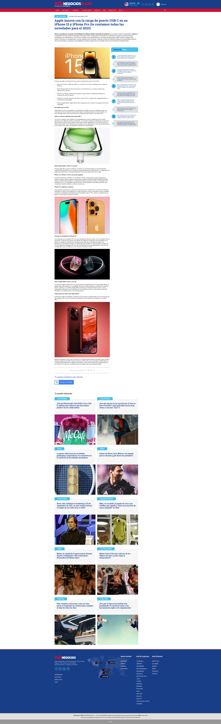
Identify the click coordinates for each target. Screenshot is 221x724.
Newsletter (112, 10)
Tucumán (139, 703)
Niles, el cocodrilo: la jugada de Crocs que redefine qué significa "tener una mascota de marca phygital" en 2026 (126, 94)
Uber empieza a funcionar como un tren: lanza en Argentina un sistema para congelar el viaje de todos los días (127, 116)
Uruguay (154, 673)
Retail (59, 449)
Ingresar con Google (66, 382)
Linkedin (123, 666)
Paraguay (155, 671)
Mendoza (139, 683)
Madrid (154, 666)
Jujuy (138, 678)
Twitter (123, 663)
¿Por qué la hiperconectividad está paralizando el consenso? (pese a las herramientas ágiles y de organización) (126, 123)
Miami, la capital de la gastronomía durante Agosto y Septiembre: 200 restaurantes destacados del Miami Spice (125, 101)
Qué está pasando (106, 549)
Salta (138, 691)
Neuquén (139, 686)
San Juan (139, 693)
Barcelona (155, 661)
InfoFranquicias (141, 668)
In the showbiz (105, 399)
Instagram (124, 668)
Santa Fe (139, 698)
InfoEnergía (140, 666)
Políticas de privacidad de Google (115, 717)
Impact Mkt (104, 599)
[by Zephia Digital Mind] (110, 721)
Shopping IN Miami (106, 499)
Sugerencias (59, 674)
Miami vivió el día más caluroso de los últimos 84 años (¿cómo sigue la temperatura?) (126, 109)
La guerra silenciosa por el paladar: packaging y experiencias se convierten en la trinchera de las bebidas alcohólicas (126, 71)
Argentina (60, 599)
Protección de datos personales (129, 715)
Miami (102, 449)
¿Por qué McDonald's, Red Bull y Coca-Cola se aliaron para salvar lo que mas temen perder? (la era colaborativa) (126, 57)
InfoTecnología (141, 676)
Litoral (138, 681)
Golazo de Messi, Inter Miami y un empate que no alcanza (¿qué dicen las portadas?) (126, 79)
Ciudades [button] (75, 10)
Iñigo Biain (145, 715)
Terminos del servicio (130, 717)
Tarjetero (97, 10)
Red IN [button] (121, 10)
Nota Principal (61, 16)
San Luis (138, 696)
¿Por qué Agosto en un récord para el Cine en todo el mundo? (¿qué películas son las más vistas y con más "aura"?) (126, 64)
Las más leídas (87, 10)
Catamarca (139, 661)
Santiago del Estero (142, 701)
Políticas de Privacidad (114, 715)
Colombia (155, 663)
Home (57, 10)
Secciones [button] (65, 10)
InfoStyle (139, 673)
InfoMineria (140, 671)
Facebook (124, 661)
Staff (104, 10)
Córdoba (139, 663)
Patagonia (139, 688)
